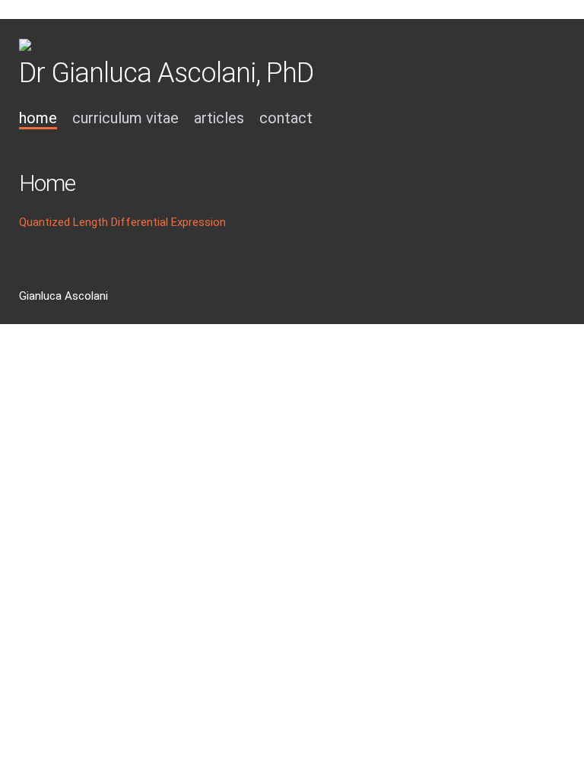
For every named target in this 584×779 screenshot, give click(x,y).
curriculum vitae (125, 118)
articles (219, 118)
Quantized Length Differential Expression (122, 222)
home (38, 118)
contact (286, 118)
